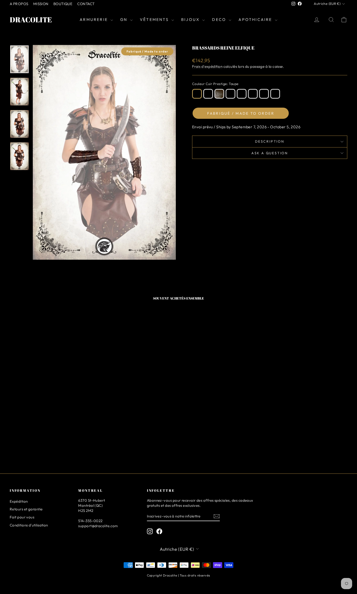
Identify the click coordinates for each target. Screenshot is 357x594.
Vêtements (155, 19)
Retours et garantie (26, 509)
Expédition (19, 501)
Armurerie (94, 19)
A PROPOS (19, 3)
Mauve (241, 94)
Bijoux (191, 19)
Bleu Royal (264, 94)
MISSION (41, 3)
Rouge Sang (253, 94)
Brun (208, 94)
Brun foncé (219, 94)
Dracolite (31, 20)
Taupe (197, 94)
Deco (220, 19)
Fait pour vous (22, 517)
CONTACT (85, 3)
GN (124, 19)
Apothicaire (255, 19)
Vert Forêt (230, 94)
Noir (275, 94)
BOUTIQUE (63, 3)
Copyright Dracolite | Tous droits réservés (178, 575)
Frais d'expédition (207, 66)
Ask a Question (269, 153)
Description (269, 141)
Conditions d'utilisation (29, 525)
